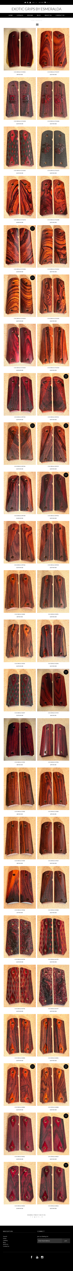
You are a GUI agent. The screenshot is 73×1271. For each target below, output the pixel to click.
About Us (48, 15)
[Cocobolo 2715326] (53, 345)
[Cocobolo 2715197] (53, 49)
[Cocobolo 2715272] (53, 148)
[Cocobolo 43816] (53, 1183)
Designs (30, 15)
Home (11, 15)
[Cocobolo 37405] (20, 838)
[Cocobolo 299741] (53, 493)
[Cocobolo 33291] (53, 591)
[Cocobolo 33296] (53, 641)
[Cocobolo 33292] (20, 641)
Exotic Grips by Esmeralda (36, 9)
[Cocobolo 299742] (20, 542)
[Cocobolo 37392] (20, 739)
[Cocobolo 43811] (20, 1134)
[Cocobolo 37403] (20, 788)
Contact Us (60, 15)
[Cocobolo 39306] (20, 887)
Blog (39, 15)
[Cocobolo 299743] (53, 542)
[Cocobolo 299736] (20, 443)
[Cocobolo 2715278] (20, 197)
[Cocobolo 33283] (20, 591)
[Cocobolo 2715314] (53, 295)
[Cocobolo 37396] (53, 739)
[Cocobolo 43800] (20, 1035)
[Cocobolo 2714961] (20, 49)
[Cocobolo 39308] (53, 887)
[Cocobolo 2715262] (20, 148)
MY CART (43, 2)
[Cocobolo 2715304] (20, 246)
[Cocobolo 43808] (53, 1084)
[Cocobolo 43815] (20, 1183)
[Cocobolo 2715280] (53, 197)
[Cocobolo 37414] (53, 838)
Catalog (20, 15)
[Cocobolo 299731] (53, 394)
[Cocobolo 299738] (20, 493)
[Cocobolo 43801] (53, 1035)
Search (5, 1236)
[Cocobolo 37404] (53, 788)
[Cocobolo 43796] (20, 986)
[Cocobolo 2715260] (53, 98)
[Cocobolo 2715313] (20, 295)
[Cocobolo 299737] (53, 443)
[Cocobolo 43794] (20, 936)
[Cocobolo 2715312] (53, 246)
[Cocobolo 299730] (20, 394)
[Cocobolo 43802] (20, 1084)
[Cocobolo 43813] (53, 1134)
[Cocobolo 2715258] (20, 98)
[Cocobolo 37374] (53, 690)
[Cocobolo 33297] (20, 690)
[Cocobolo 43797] (53, 986)
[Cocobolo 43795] (53, 936)
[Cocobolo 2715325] (20, 345)
